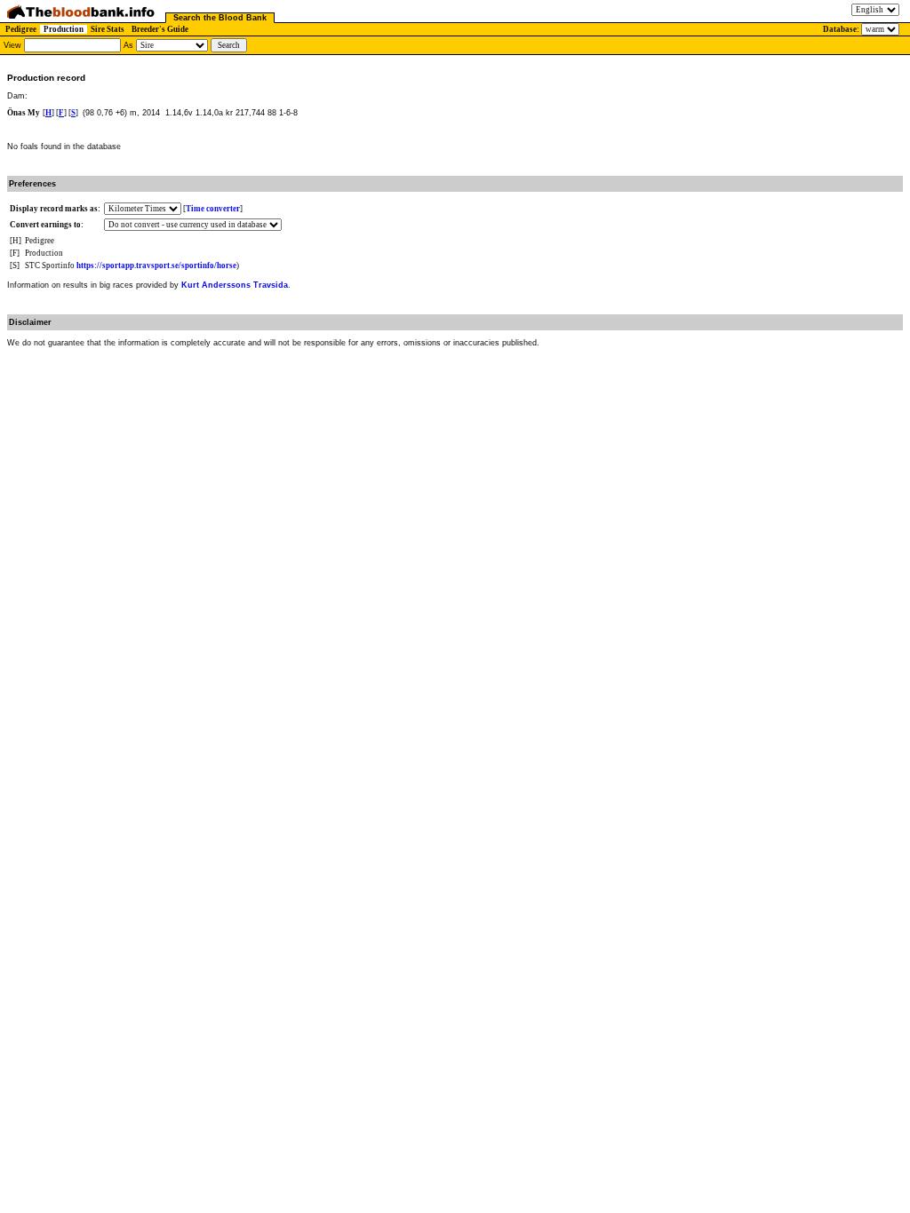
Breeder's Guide (160, 29)
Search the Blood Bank (220, 17)
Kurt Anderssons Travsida (234, 285)
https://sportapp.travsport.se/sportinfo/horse (156, 265)
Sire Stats (107, 29)
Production (64, 29)
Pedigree (20, 29)
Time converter (213, 208)
